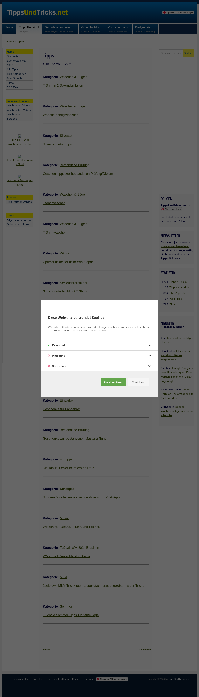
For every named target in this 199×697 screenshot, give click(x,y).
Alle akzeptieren (113, 382)
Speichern (138, 382)
